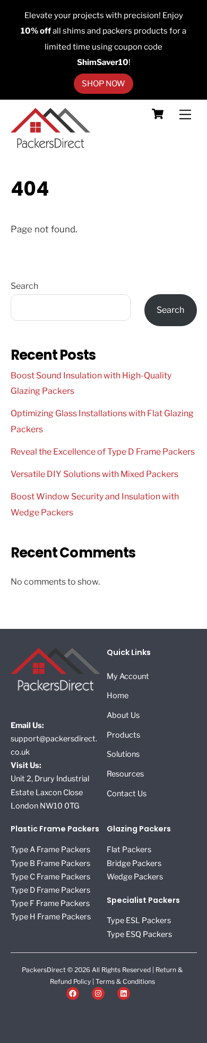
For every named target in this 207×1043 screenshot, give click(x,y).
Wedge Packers (135, 877)
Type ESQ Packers (139, 934)
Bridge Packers (134, 863)
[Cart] (157, 114)
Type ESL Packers (139, 920)
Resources (125, 774)
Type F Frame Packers (50, 903)
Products (123, 735)
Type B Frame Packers (50, 863)
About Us (123, 715)
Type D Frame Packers (50, 890)
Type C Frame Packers (50, 877)
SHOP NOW (103, 83)
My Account (128, 676)
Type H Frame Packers (51, 916)
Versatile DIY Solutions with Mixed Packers (94, 474)
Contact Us (126, 793)
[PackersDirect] (50, 146)
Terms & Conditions (125, 981)
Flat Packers (129, 849)
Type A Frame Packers (50, 849)
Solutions (123, 754)
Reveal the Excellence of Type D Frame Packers (103, 452)
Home (117, 695)
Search (24, 286)
